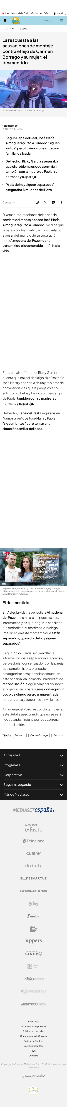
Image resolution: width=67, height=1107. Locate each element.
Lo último (9, 28)
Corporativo (13, 775)
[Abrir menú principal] (61, 20)
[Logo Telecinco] (33, 840)
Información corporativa (33, 1026)
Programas (12, 765)
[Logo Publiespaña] (33, 991)
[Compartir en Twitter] (45, 202)
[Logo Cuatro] (33, 853)
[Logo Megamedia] (35, 1076)
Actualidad (12, 755)
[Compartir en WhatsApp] (37, 202)
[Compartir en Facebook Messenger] (53, 202)
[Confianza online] (33, 1093)
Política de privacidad (33, 1031)
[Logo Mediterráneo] (33, 1004)
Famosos (20, 735)
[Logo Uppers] (33, 941)
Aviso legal (33, 1021)
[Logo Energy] (33, 916)
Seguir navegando (17, 784)
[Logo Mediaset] (33, 812)
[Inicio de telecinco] (5, 20)
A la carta (22, 28)
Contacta (33, 1055)
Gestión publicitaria (33, 1046)
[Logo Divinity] (33, 865)
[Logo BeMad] (33, 928)
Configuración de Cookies (33, 1036)
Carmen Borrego (39, 735)
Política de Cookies (33, 1041)
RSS (33, 1050)
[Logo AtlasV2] (33, 979)
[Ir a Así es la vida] (15, 20)
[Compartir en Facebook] (61, 202)
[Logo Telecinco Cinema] (33, 953)
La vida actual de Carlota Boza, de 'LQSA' (27, 13)
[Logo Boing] (33, 903)
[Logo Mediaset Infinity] (33, 828)
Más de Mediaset (16, 794)
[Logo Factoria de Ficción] (33, 891)
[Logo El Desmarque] (33, 878)
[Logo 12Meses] (33, 966)
